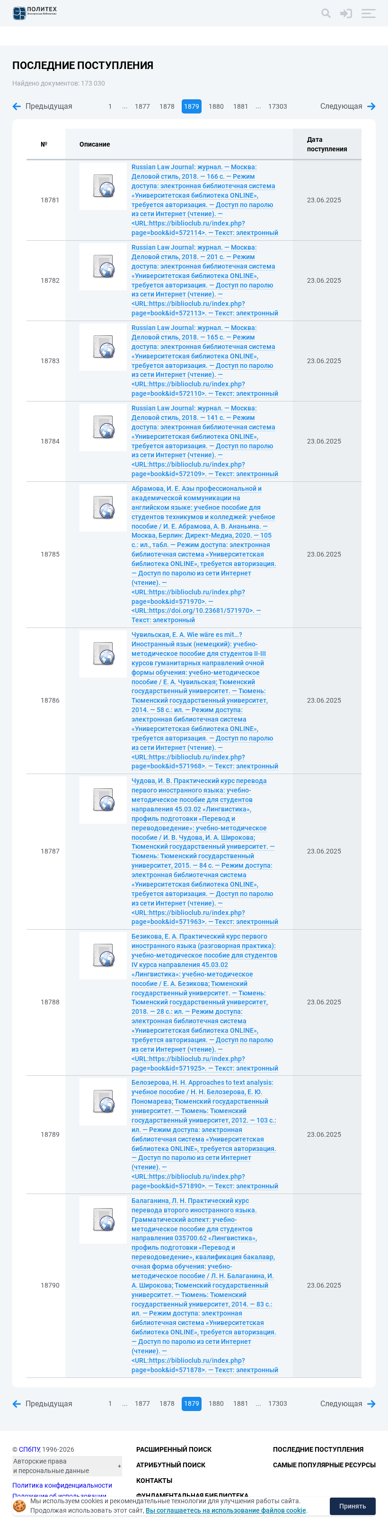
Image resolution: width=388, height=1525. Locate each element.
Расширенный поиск (174, 1449)
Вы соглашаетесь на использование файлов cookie (226, 1510)
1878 (167, 106)
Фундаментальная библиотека (192, 1495)
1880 (216, 106)
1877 (142, 106)
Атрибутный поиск (170, 1465)
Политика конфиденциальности (62, 1485)
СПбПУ (29, 1449)
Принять (352, 1506)
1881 (240, 106)
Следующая (341, 106)
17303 (277, 106)
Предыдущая (49, 106)
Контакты (154, 1480)
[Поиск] (326, 13)
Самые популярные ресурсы (324, 1465)
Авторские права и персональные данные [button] (51, 1465)
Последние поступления (318, 1449)
